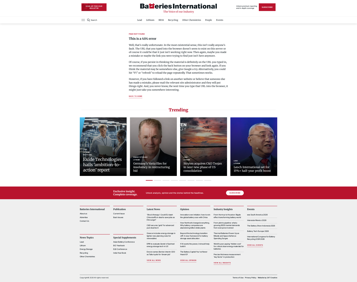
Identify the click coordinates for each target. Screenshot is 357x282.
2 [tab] (157, 180)
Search (94, 20)
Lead (139, 20)
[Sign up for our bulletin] (94, 7)
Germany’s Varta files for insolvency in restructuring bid (151, 167)
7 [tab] (199, 180)
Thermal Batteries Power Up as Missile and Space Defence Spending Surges (226, 235)
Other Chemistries (191, 20)
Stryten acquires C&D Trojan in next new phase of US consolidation (203, 167)
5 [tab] (182, 180)
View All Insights (222, 263)
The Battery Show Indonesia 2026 (261, 226)
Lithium (150, 20)
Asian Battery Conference (124, 242)
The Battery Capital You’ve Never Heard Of (193, 253)
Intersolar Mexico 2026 (256, 220)
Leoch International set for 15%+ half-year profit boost (252, 168)
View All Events (255, 245)
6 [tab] (191, 180)
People (208, 20)
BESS (161, 20)
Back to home (135, 96)
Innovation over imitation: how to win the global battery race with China (195, 216)
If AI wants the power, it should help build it (194, 245)
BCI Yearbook (119, 245)
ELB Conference (120, 249)
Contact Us (84, 221)
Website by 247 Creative (267, 278)
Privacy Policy (250, 278)
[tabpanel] (103, 146)
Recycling (173, 20)
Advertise (84, 217)
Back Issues (118, 217)
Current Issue (119, 213)
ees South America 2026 (257, 215)
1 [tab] (149, 180)
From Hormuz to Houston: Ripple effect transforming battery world (227, 216)
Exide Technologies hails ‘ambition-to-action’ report (102, 165)
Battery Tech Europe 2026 (258, 231)
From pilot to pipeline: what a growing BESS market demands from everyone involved (227, 225)
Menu (83, 20)
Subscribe (267, 7)
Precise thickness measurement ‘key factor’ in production (227, 255)
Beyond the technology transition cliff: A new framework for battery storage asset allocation (194, 235)
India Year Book (119, 253)
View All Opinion (188, 260)
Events (219, 20)
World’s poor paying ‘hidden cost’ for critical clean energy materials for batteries (229, 246)
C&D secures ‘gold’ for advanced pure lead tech (160, 226)
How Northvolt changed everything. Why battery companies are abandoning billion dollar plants (195, 225)
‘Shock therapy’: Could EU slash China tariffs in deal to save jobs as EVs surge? (161, 217)
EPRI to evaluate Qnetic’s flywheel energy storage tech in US (160, 245)
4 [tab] (174, 180)
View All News (154, 260)
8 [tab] (207, 180)
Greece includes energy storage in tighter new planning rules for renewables (161, 235)
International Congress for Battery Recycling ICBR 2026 (261, 237)
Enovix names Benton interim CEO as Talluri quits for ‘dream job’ (161, 253)
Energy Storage (140, 157)
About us (83, 213)
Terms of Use (238, 278)
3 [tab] (165, 180)
